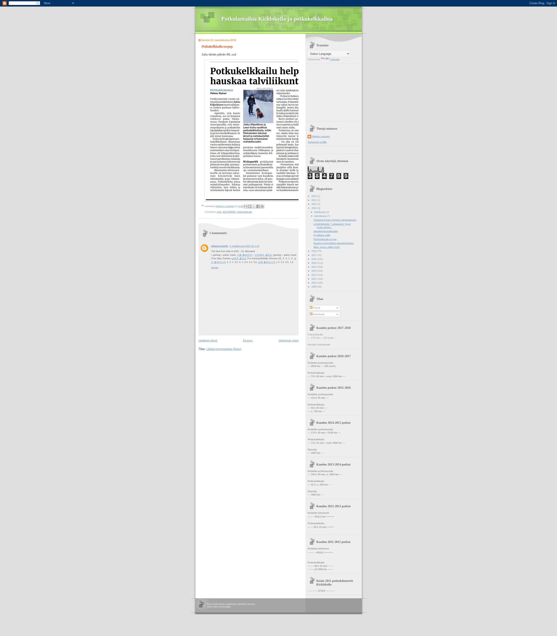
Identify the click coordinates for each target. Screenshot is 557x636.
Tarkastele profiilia (317, 142)
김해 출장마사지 (266, 262)
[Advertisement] (335, 91)
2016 (314, 259)
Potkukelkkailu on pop (325, 239)
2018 (314, 251)
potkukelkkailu (244, 212)
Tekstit (316, 307)
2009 (314, 286)
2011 (314, 279)
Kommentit (318, 314)
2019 (314, 208)
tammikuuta (320, 216)
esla (219, 212)
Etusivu (248, 340)
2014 (314, 267)
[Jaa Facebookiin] (258, 206)
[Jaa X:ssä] (254, 206)
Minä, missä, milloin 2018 (327, 247)
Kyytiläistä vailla (322, 235)
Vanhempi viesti (288, 340)
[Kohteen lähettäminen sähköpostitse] (245, 206)
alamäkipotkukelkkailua (326, 231)
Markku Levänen (321, 136)
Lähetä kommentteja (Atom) (223, 349)
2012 (314, 275)
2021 (314, 200)
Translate (335, 59)
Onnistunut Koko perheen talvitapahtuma (335, 220)
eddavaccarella (219, 246)
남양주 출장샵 (239, 258)
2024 (314, 196)
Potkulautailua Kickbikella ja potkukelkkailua (277, 19)
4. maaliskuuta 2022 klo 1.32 (244, 246)
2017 (314, 255)
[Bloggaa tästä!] (250, 206)
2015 (314, 263)
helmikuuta (320, 212)
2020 (314, 204)
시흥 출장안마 (244, 255)
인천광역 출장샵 (263, 255)
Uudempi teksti (207, 340)
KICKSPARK (229, 212)
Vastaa (214, 267)
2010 (314, 282)
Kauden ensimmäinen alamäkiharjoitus (334, 243)
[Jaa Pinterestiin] (262, 206)
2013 (314, 270)
